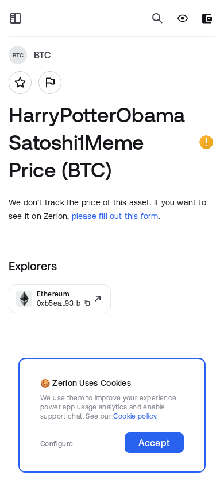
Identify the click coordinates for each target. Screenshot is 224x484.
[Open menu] (15, 18)
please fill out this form (115, 216)
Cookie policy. (135, 416)
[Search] (157, 18)
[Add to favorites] (20, 82)
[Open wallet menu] (207, 18)
